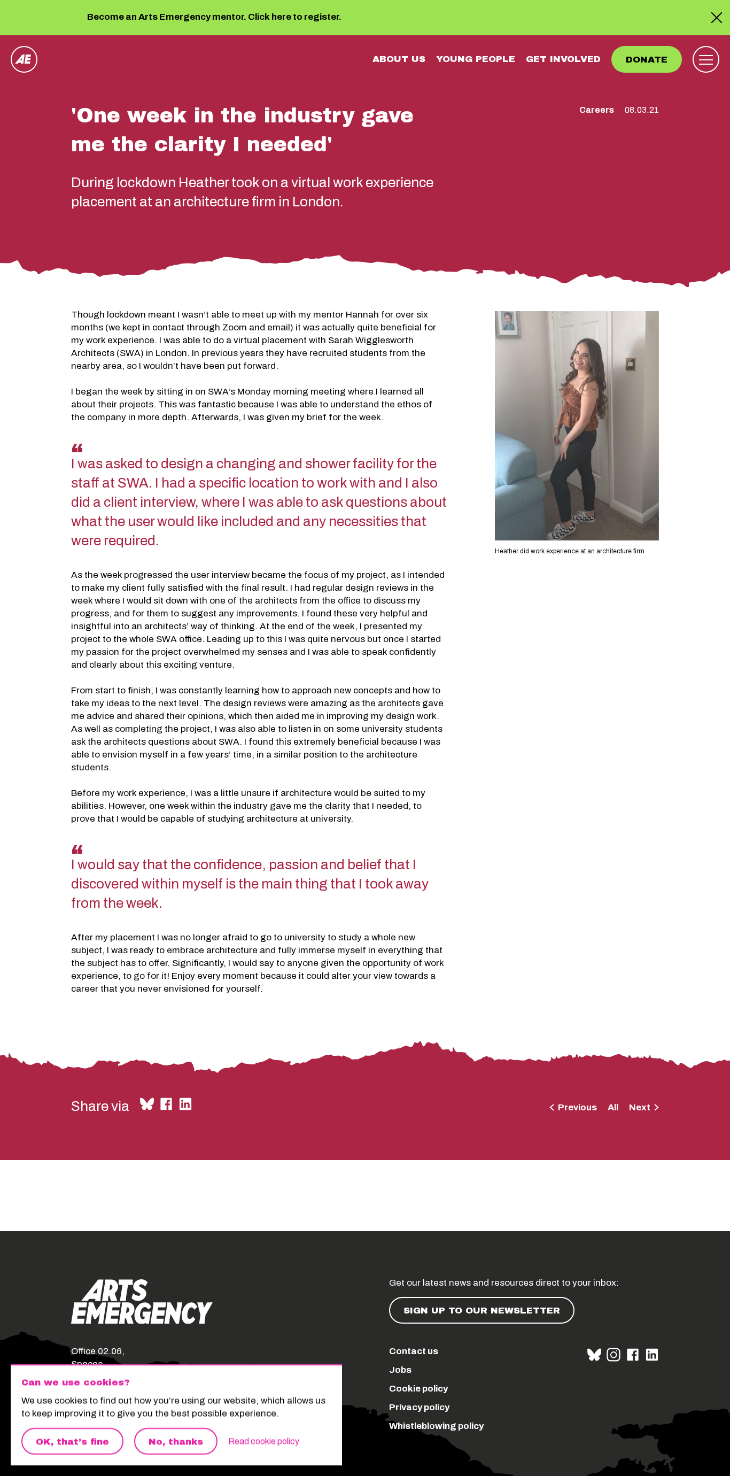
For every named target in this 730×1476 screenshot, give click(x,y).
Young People (475, 59)
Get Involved (563, 59)
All (613, 1107)
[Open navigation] (706, 59)
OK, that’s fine (72, 1441)
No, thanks (176, 1441)
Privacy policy (419, 1407)
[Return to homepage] (24, 59)
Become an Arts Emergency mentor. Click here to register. (214, 17)
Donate (646, 60)
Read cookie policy (263, 1441)
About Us (398, 59)
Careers (596, 109)
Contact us (413, 1351)
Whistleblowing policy (436, 1426)
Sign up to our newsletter (481, 1310)
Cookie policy (418, 1389)
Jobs (400, 1370)
